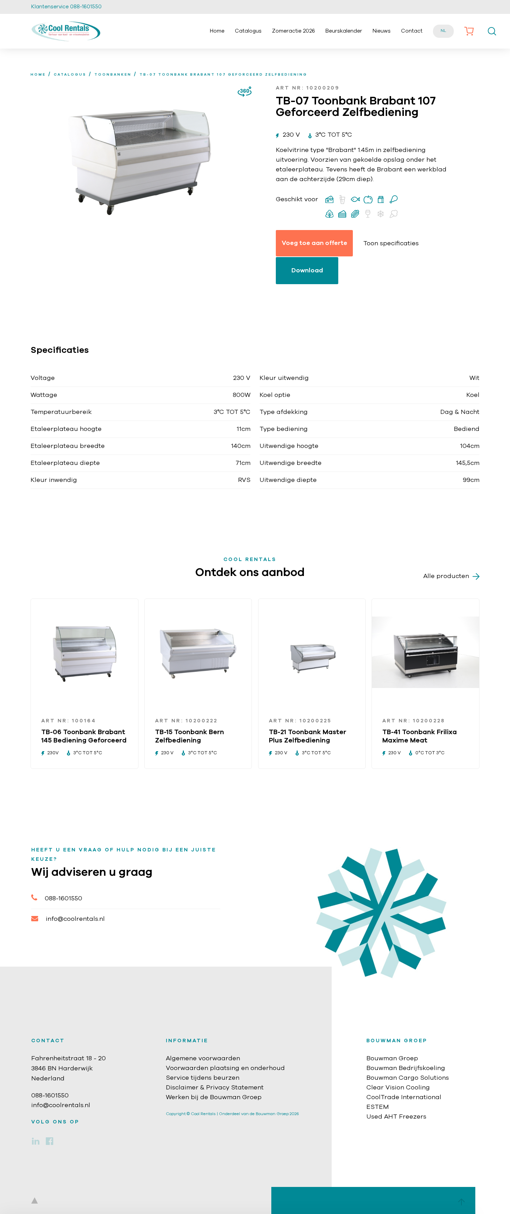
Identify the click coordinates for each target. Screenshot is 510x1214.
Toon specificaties (391, 243)
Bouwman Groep (392, 1058)
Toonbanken (112, 74)
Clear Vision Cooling (398, 1088)
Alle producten (446, 576)
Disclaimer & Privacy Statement (215, 1088)
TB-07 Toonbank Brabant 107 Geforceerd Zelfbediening (223, 74)
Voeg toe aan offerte (314, 243)
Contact (412, 31)
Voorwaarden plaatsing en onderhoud (225, 1068)
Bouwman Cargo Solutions (407, 1078)
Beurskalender (343, 31)
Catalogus (248, 31)
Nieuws (382, 31)
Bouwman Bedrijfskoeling (405, 1068)
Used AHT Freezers (396, 1117)
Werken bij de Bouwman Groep (214, 1097)
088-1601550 (63, 898)
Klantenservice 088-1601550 (66, 6)
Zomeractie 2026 (293, 31)
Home (217, 31)
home (38, 74)
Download (307, 271)
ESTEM (377, 1107)
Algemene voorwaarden (203, 1058)
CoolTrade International (403, 1097)
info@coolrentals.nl (75, 919)
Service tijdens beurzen (202, 1078)
